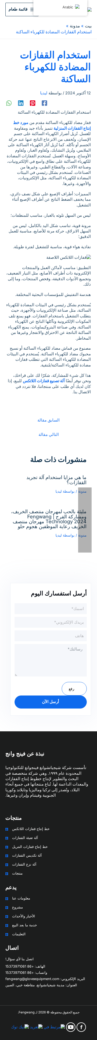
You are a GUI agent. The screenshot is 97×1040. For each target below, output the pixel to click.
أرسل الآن (50, 701)
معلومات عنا (21, 898)
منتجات (17, 873)
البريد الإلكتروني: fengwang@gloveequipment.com (45, 979)
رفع (71, 688)
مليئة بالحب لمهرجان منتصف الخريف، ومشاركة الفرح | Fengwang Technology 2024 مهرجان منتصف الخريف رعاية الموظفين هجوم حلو (48, 518)
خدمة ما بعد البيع (24, 925)
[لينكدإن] (20, 103)
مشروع (17, 907)
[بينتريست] (32, 103)
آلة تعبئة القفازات (25, 838)
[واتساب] (9, 103)
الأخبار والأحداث (23, 916)
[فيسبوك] (44, 103)
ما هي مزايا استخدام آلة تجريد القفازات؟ (56, 479)
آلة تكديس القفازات (27, 855)
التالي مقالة (49, 434)
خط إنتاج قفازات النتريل (30, 847)
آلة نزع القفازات (24, 864)
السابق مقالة (48, 420)
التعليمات (19, 934)
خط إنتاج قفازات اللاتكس (31, 829)
